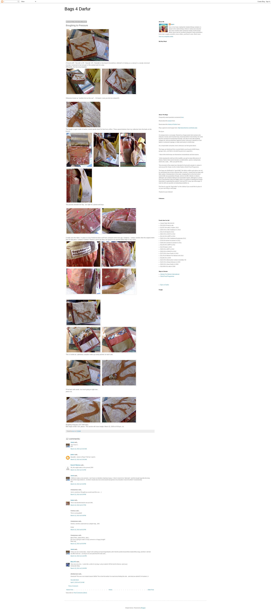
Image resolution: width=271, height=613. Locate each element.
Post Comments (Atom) (80, 593)
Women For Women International (169, 274)
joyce (172, 24)
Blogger (143, 608)
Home (110, 589)
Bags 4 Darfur (78, 9)
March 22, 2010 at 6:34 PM (78, 494)
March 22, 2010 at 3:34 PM (78, 484)
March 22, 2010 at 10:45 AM (79, 459)
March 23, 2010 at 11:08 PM (79, 568)
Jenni (72, 442)
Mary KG (73, 561)
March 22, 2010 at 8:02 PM (78, 529)
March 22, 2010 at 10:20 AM (79, 449)
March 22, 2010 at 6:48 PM (78, 515)
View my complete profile (166, 36)
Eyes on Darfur (164, 285)
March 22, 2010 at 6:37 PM (78, 505)
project (170, 121)
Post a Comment (73, 586)
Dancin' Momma (75, 465)
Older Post (151, 589)
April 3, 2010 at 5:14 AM (77, 582)
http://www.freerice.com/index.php (187, 128)
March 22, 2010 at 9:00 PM (78, 543)
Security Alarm (75, 580)
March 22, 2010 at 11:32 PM (79, 556)
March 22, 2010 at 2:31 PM (78, 470)
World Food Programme (167, 276)
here (182, 117)
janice (72, 454)
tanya (72, 500)
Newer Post (69, 589)
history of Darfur (172, 124)
